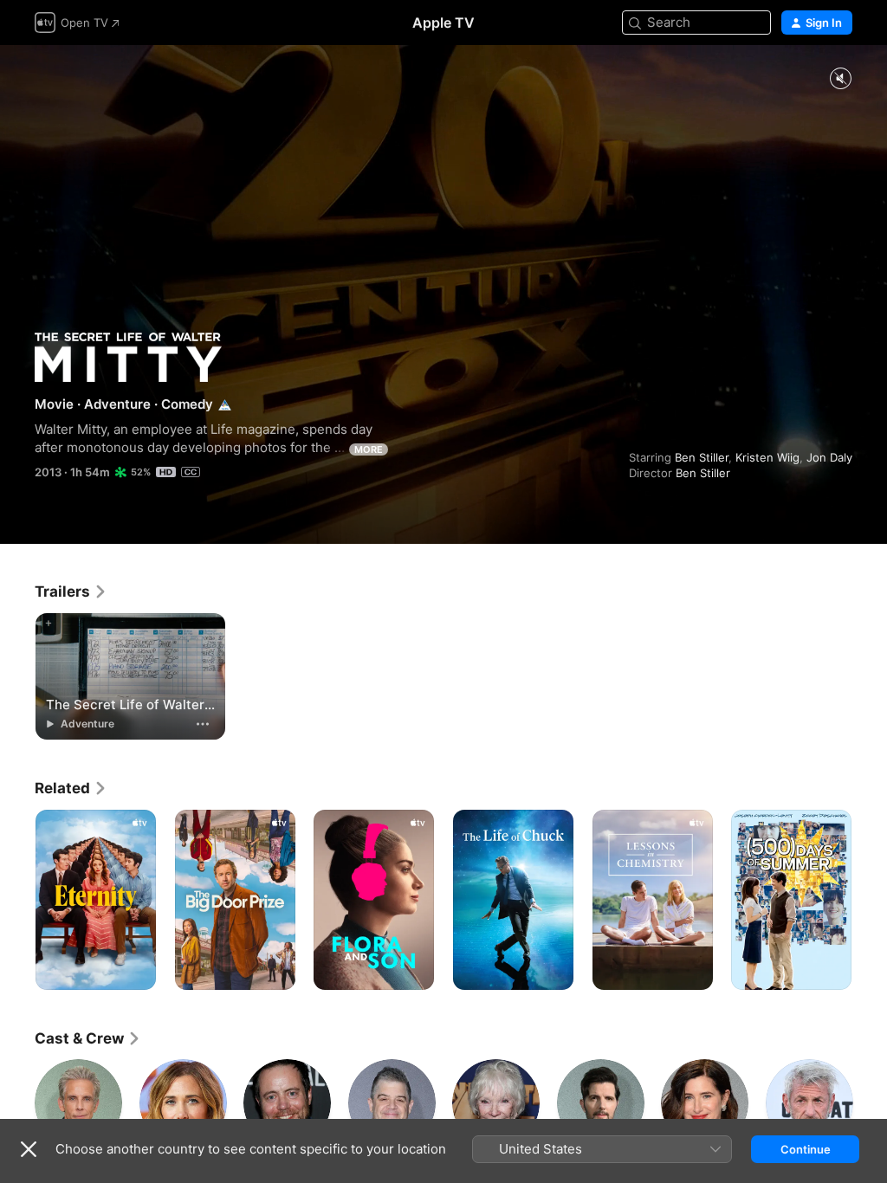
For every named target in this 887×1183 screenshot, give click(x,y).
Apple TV (443, 22)
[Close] (28, 1149)
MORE (368, 449)
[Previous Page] (17, 900)
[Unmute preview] (840, 79)
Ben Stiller (701, 457)
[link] (71, 591)
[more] (203, 724)
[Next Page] (870, 900)
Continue (805, 1149)
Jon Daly (829, 457)
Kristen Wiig (767, 457)
